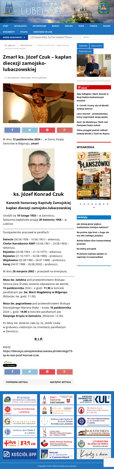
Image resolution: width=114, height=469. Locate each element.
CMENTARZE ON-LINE (42, 32)
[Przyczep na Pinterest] (47, 130)
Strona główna (39, 77)
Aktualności (20, 26)
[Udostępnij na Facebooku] (12, 130)
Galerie (106, 26)
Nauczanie (96, 45)
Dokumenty (9, 32)
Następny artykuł (60, 382)
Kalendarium (85, 51)
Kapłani (69, 26)
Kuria (81, 26)
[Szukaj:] (96, 37)
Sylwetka (83, 45)
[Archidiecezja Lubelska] (57, 11)
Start (5, 26)
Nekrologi (26, 77)
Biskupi (55, 26)
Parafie (93, 26)
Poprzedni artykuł (17, 382)
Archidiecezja (39, 26)
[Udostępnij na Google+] (65, 130)
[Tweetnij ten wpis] (30, 130)
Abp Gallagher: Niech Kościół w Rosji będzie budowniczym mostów (93, 97)
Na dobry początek (86, 248)
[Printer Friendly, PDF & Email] (8, 362)
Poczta (23, 32)
